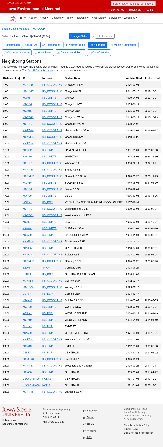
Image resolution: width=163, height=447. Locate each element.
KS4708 (27, 195)
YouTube (91, 430)
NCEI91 (46, 385)
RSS (89, 437)
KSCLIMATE (49, 97)
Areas (43, 17)
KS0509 (27, 235)
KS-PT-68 (28, 84)
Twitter (90, 417)
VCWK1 (27, 202)
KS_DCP (47, 202)
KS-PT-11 (28, 189)
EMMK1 (27, 326)
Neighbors (99, 45)
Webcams (129, 17)
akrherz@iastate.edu (53, 421)
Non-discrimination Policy (136, 425)
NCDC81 (47, 378)
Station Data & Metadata (15, 28)
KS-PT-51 (28, 215)
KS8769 (27, 156)
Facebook (91, 410)
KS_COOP (39, 28)
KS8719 (27, 320)
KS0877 (27, 222)
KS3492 (27, 150)
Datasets (57, 17)
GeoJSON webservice (40, 70)
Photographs (53, 45)
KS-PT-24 (28, 130)
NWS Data (98, 17)
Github (90, 423)
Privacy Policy (131, 428)
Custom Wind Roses (72, 52)
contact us (117, 9)
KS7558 (27, 182)
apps (150, 9)
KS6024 (27, 228)
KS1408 (27, 372)
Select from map (105, 36)
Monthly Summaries (125, 45)
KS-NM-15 (28, 176)
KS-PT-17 (28, 91)
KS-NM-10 (28, 137)
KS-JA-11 (28, 254)
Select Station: (10, 36)
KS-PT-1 (27, 104)
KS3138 (27, 307)
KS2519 (27, 346)
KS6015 (27, 111)
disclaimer (135, 9)
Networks (81, 17)
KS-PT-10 (28, 169)
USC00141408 (31, 378)
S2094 (26, 267)
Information (13, 45)
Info (69, 17)
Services (114, 17)
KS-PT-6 (27, 124)
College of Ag (9, 420)
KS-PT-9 (27, 209)
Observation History (18, 52)
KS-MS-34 (28, 359)
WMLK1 (27, 313)
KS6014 (27, 97)
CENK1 (27, 352)
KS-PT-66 (28, 287)
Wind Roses (45, 52)
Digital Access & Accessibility (138, 432)
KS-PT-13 (28, 365)
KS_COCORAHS (52, 84)
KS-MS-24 (28, 241)
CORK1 (27, 293)
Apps (32, 17)
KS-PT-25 (28, 117)
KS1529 (27, 333)
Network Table (77, 45)
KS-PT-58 (28, 143)
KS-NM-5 (28, 280)
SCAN (46, 267)
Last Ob (32, 45)
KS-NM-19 (28, 261)
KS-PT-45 (28, 391)
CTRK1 (27, 274)
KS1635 (27, 248)
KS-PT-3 (27, 163)
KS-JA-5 (27, 300)
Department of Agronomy (15, 423)
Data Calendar (100, 52)
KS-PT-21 (28, 339)
